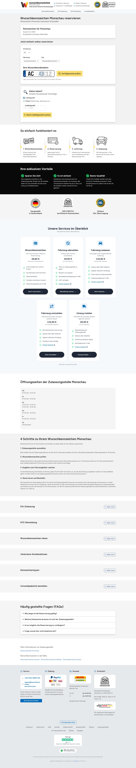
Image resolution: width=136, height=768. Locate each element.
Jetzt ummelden (52, 355)
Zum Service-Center (31, 701)
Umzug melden (84, 355)
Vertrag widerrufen (68, 722)
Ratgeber (80, 730)
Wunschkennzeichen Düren (72, 659)
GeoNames (76, 761)
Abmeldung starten (68, 291)
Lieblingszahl (30, 105)
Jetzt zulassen (100, 291)
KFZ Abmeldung (76, 11)
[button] (68, 613)
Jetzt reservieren (35, 291)
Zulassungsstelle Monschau (29, 651)
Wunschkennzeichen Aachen (30, 659)
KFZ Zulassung (62, 11)
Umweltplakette (89, 11)
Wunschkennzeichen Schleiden (51, 659)
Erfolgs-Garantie (64, 284)
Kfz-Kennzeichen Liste (59, 730)
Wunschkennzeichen (48, 11)
